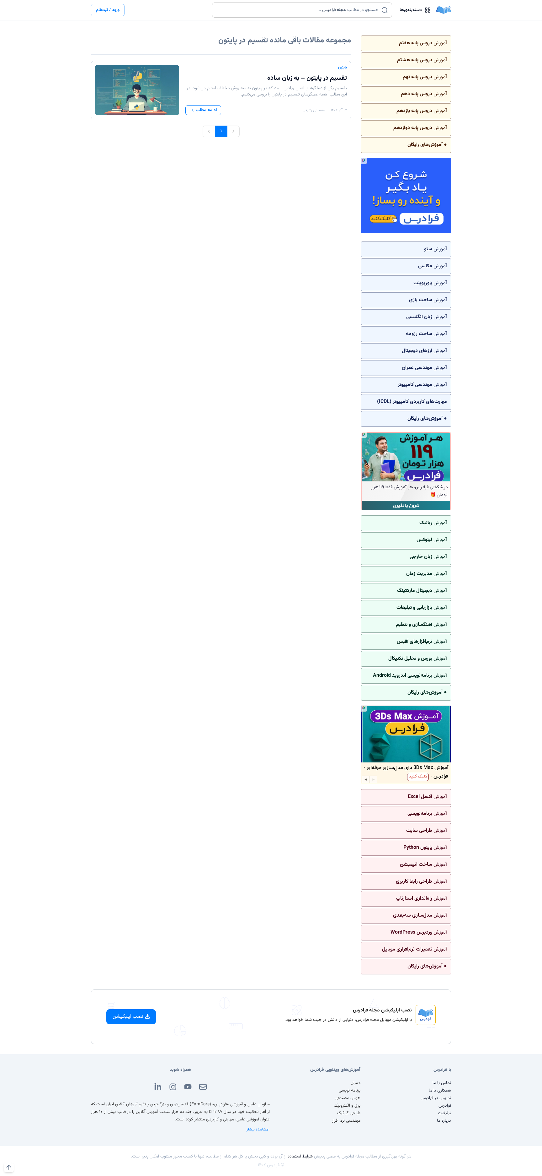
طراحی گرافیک (348, 1113)
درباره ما (444, 1120)
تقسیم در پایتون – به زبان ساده (307, 78)
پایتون (342, 67)
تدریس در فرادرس (436, 1098)
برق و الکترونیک (347, 1105)
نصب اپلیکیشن (128, 1017)
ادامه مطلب (206, 110)
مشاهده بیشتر (257, 1129)
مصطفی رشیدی (314, 110)
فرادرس (444, 1105)
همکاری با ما (440, 1090)
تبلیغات (444, 1113)
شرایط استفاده (300, 1156)
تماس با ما (442, 1083)
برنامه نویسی (349, 1090)
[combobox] (298, 10)
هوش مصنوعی (347, 1098)
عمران (355, 1083)
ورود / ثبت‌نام (108, 10)
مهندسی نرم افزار (346, 1120)
